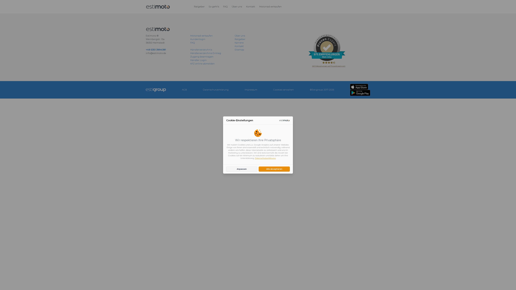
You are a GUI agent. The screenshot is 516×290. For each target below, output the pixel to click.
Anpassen (242, 169)
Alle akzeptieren (274, 169)
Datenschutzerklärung (265, 158)
